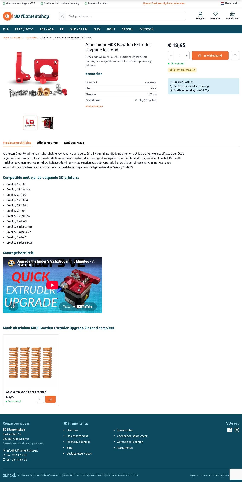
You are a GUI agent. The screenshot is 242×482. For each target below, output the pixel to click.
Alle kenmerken (94, 106)
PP (62, 29)
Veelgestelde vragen (79, 453)
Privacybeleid (222, 475)
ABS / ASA (47, 29)
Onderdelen (31, 38)
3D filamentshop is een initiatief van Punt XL (39, 475)
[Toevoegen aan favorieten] (235, 55)
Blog (69, 447)
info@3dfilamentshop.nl (22, 450)
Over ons (72, 430)
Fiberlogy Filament (78, 441)
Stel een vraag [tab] (74, 142)
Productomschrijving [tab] (17, 142)
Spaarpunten (125, 430)
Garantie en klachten (130, 441)
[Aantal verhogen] (186, 55)
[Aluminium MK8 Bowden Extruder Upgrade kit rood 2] (47, 123)
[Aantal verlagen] (171, 55)
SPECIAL (127, 29)
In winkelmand (213, 55)
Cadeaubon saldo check (132, 436)
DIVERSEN (146, 29)
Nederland (231, 3)
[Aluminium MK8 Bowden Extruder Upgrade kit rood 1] (30, 123)
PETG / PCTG (24, 29)
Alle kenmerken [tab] (47, 142)
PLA (6, 29)
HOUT (111, 29)
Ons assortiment (77, 436)
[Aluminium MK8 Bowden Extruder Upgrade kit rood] (38, 77)
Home (6, 38)
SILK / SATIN (78, 29)
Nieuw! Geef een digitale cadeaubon (164, 3)
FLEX (97, 29)
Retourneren (125, 447)
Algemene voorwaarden (202, 475)
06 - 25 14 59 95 (17, 455)
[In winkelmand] (50, 399)
